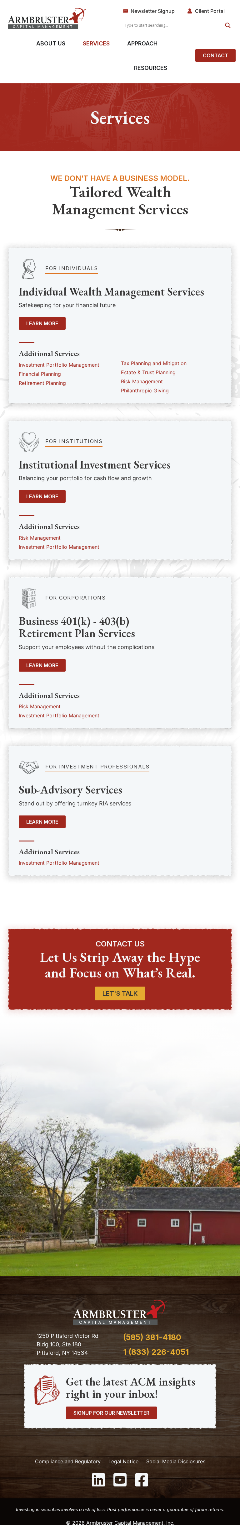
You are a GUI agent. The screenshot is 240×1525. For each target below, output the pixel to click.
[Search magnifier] (227, 25)
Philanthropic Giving (145, 390)
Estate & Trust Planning (148, 372)
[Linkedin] (98, 1479)
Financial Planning (40, 374)
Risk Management (142, 381)
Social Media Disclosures (175, 1461)
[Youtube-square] (120, 1479)
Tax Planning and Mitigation (154, 363)
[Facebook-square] (141, 1479)
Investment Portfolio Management (59, 365)
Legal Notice (123, 1461)
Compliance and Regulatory (68, 1461)
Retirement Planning (42, 383)
